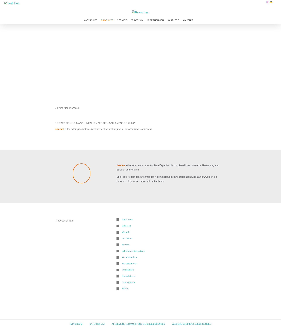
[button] (171, 220)
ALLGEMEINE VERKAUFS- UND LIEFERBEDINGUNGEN (138, 324)
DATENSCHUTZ (97, 324)
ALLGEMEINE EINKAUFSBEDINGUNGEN (191, 324)
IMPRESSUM (76, 324)
